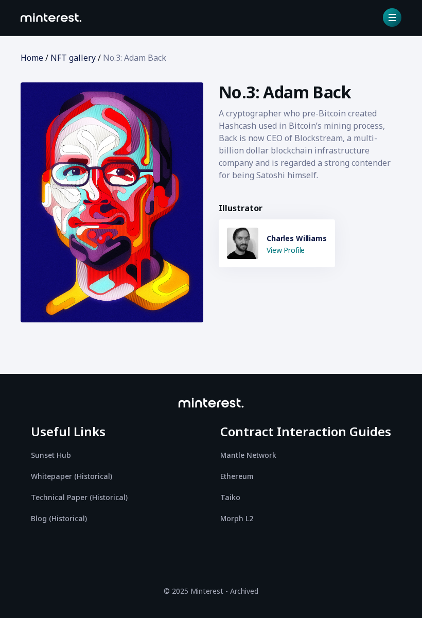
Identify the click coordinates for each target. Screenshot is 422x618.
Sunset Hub (51, 455)
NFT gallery (73, 57)
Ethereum (237, 476)
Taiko (230, 497)
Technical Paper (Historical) (79, 497)
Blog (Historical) (59, 518)
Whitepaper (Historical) (71, 476)
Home (32, 57)
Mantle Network (248, 455)
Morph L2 (236, 518)
